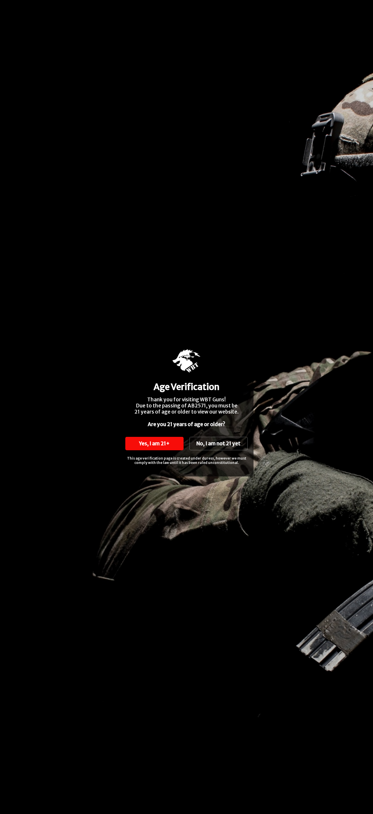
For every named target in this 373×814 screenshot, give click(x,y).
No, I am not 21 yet (218, 443)
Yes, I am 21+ (154, 443)
